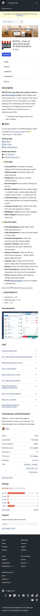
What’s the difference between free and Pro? (10, 387)
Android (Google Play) (11, 157)
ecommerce (27, 464)
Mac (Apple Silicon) (10, 147)
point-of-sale (30, 468)
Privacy (4, 550)
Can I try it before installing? (11, 394)
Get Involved (25, 556)
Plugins (23, 547)
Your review (6, 510)
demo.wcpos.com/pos (17, 131)
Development (8, 76)
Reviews (7, 67)
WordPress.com (8, 572)
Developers (6, 563)
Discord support (16, 281)
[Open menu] (37, 3)
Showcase (24, 540)
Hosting (4, 547)
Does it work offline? (9, 369)
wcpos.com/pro (27, 288)
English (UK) (10, 591)
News (4, 543)
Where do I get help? (9, 400)
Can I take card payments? (11, 380)
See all (36, 510)
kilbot (17, 49)
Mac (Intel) (8, 144)
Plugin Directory (7, 8)
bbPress (5, 579)
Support (6, 81)
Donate (24, 563)
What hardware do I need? (11, 375)
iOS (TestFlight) (9, 154)
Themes (23, 543)
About (4, 540)
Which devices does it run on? (12, 363)
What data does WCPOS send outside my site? (10, 406)
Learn (4, 556)
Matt (4, 576)
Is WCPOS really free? (9, 351)
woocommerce (33, 472)
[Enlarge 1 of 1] (36, 314)
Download (6, 54)
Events (23, 559)
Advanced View (7, 478)
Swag (24, 566)
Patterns (24, 550)
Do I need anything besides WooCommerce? (17, 357)
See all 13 (35, 460)
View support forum (8, 528)
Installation (7, 72)
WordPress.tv (7, 566)
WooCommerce (11, 95)
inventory (34, 464)
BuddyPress (7, 582)
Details (6, 62)
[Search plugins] (21, 21)
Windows (7, 141)
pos (36, 468)
